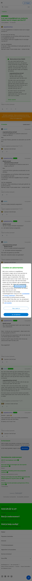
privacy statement (9, 295)
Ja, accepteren (16, 314)
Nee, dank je (16, 308)
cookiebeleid (25, 293)
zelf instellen (8, 303)
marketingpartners (19, 286)
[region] (16, 290)
